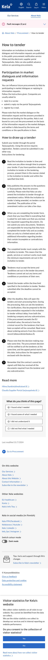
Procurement (23, 33)
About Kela (9, 33)
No (24, 646)
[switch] (4, 541)
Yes (24, 639)
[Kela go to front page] (7, 6)
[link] (13, 16)
